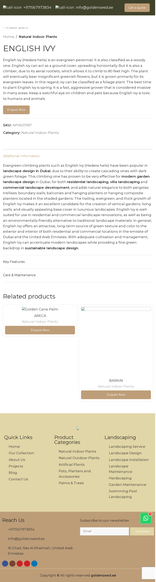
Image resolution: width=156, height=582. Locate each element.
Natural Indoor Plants (38, 37)
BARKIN (116, 380)
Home (8, 37)
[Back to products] (145, 36)
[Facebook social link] (16, 140)
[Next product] (150, 36)
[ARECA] (40, 309)
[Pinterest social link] (21, 140)
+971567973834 (37, 7)
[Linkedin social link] (26, 140)
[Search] (4, 21)
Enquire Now (16, 110)
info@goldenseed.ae (94, 7)
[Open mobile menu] (151, 21)
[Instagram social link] (12, 564)
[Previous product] (140, 36)
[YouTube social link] (20, 564)
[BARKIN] (116, 341)
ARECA (40, 316)
